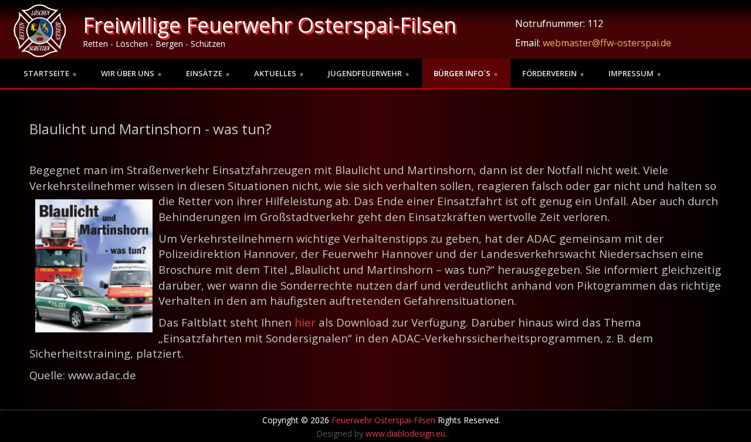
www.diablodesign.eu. (406, 433)
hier (305, 322)
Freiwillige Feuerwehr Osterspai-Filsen (269, 25)
